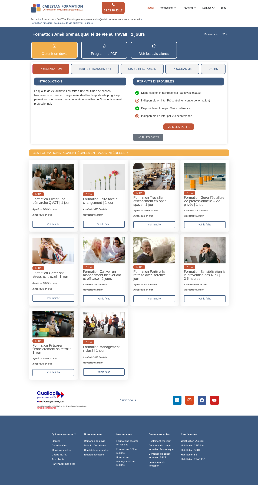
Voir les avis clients (154, 54)
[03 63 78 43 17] (113, 4)
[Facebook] (202, 400)
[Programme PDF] (104, 45)
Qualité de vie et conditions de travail (119, 19)
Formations (47, 19)
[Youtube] (214, 400)
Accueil (35, 19)
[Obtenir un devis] (54, 45)
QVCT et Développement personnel (77, 19)
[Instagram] (189, 400)
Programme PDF (104, 54)
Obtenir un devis (54, 54)
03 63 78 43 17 (113, 10)
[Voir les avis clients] (154, 45)
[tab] (50, 69)
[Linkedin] (177, 400)
